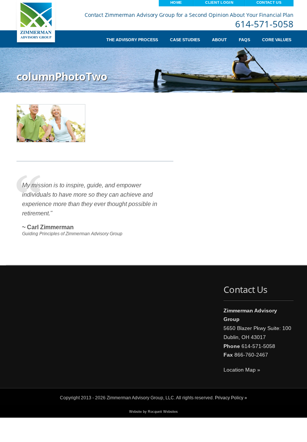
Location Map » (242, 370)
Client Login (219, 2)
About (219, 40)
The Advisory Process (132, 40)
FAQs (244, 40)
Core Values (276, 40)
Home (176, 2)
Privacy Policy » (231, 397)
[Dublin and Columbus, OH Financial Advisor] (39, 26)
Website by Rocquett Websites (153, 412)
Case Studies (185, 40)
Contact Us (269, 2)
